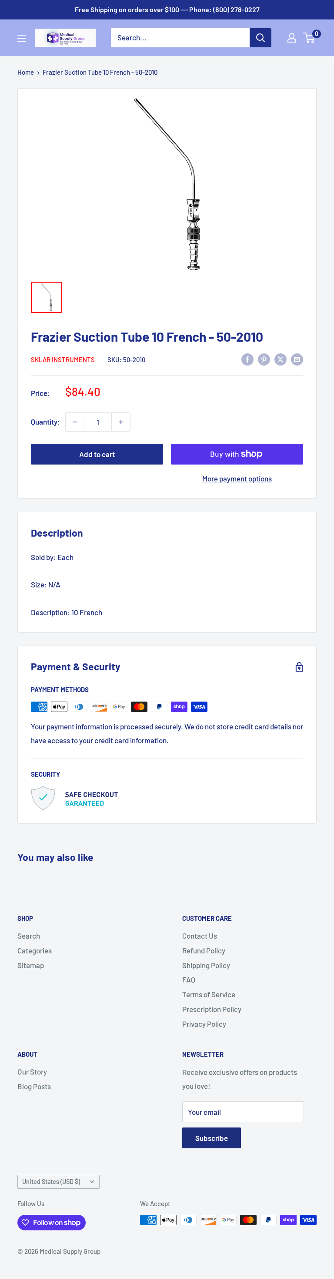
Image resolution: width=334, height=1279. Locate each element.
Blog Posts (34, 1086)
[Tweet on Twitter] (280, 359)
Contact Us (199, 935)
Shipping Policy (206, 965)
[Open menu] (21, 38)
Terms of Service (208, 994)
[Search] (260, 37)
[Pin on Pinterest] (264, 359)
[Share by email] (297, 359)
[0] (309, 38)
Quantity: (45, 421)
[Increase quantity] (121, 422)
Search (28, 935)
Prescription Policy (211, 1009)
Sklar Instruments (63, 359)
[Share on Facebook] (247, 359)
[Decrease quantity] (75, 422)
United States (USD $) (51, 1181)
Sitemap (30, 965)
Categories (34, 950)
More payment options (237, 478)
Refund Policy (203, 950)
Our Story (32, 1071)
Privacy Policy (204, 1023)
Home (25, 72)
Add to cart (97, 454)
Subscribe (211, 1138)
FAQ (188, 979)
